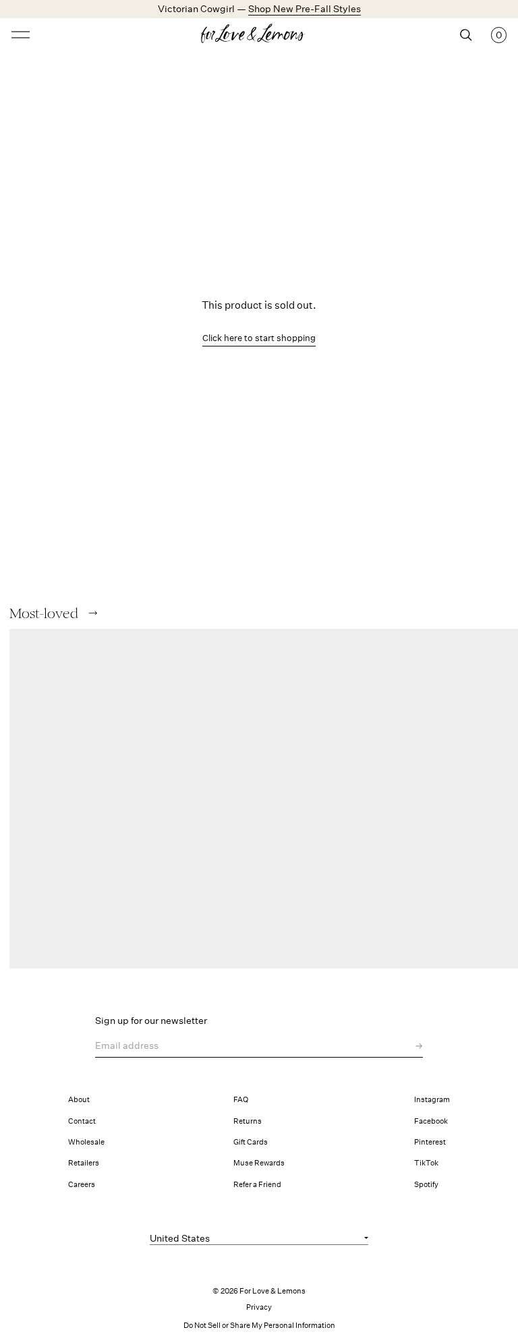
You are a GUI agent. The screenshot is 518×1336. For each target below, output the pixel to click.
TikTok (426, 1163)
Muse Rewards (259, 1163)
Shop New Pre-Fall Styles (304, 9)
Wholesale (86, 1142)
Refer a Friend (257, 1185)
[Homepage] (259, 35)
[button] (92, 613)
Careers (81, 1185)
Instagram (432, 1100)
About (79, 1100)
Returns (247, 1121)
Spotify (426, 1185)
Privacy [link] (259, 1307)
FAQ (240, 1100)
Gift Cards (250, 1142)
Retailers (83, 1163)
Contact (82, 1121)
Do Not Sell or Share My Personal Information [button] (259, 1325)
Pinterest (430, 1142)
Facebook (431, 1121)
